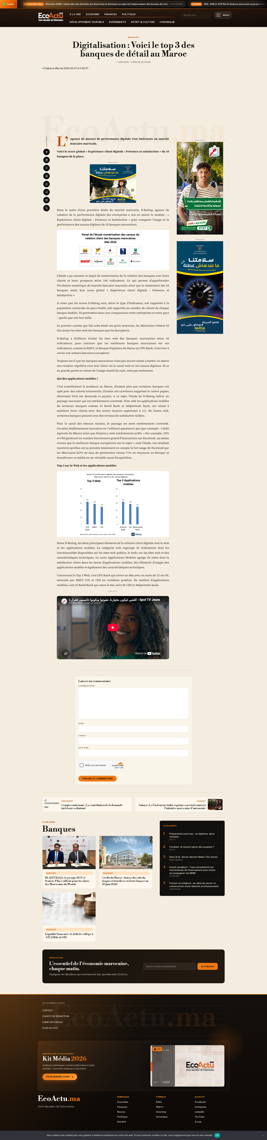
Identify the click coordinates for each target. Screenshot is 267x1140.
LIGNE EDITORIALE (52, 1022)
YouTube (200, 1117)
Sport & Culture (143, 22)
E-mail (82, 736)
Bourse (121, 1112)
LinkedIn (199, 1112)
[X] (46, 168)
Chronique (167, 22)
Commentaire (87, 686)
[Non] (263, 1135)
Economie (92, 14)
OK (217, 1135)
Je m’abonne (207, 966)
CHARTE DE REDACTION (55, 1016)
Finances (110, 14)
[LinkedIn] (46, 176)
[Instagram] (46, 160)
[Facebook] (46, 152)
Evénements (117, 22)
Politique (129, 14)
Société (121, 1122)
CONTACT (47, 1010)
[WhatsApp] (46, 184)
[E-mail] (46, 200)
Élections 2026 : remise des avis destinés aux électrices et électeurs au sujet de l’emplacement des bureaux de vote (106, 4)
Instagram (200, 1107)
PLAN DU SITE (50, 1028)
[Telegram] (46, 192)
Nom (81, 723)
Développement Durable (87, 22)
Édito (159, 1102)
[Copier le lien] (46, 208)
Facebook (200, 1102)
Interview (161, 1112)
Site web (83, 748)
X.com (198, 1122)
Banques (133, 37)
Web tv (159, 1107)
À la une (75, 14)
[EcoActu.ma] (51, 17)
